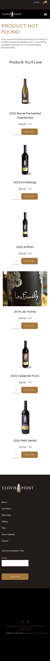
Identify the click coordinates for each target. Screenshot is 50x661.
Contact (5, 540)
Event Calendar (8, 534)
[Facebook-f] (27, 622)
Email (4, 558)
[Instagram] (22, 622)
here (34, 42)
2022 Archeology (25, 182)
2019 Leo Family (25, 311)
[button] (45, 14)
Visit (4, 528)
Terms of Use (27, 626)
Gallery (5, 521)
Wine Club (6, 515)
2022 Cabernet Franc (25, 376)
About (4, 502)
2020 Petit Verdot (25, 440)
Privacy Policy (13, 626)
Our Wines (6, 508)
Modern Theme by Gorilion (36, 633)
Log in (36, 2)
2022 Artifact (25, 247)
